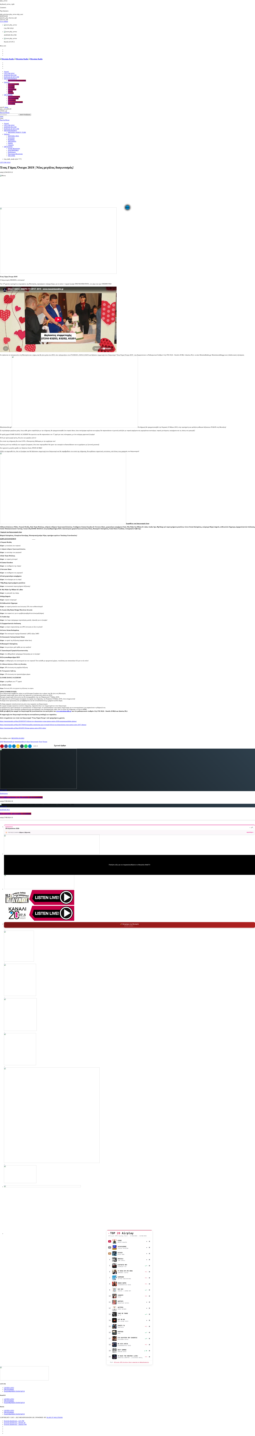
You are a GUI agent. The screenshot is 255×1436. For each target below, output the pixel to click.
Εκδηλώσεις (4, 793)
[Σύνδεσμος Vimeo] (21, 59)
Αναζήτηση (25, 114)
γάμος (28, 742)
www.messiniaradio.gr (63, 711)
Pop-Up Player (4, 112)
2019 (1, 742)
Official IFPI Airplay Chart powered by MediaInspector (131, 1362)
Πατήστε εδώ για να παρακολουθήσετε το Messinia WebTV (129, 865)
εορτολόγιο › (250, 832)
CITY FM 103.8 (5, 162)
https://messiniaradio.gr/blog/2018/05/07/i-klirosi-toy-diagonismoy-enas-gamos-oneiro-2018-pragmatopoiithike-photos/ (38, 721)
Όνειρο (45, 742)
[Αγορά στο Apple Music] (149, 1241)
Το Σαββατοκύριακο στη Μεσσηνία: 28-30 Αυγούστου (21, 797)
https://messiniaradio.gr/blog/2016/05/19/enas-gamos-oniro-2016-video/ (23, 728)
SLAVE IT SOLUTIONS (55, 1417)
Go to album (4, 21)
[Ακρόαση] (114, 1241)
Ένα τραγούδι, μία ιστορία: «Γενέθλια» (15, 814)
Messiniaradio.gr (9, 742)
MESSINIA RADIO (17, 738)
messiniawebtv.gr (20, 742)
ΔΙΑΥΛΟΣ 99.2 (5, 810)
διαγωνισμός (34, 742)
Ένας (40, 742)
